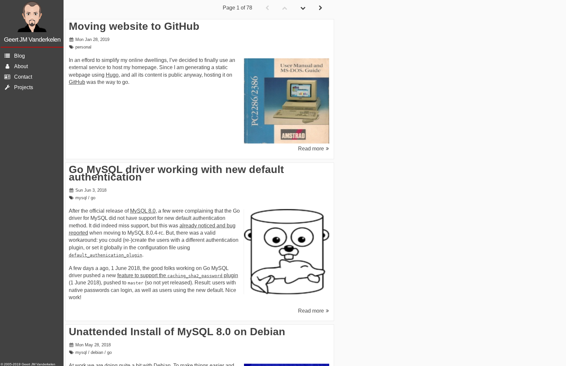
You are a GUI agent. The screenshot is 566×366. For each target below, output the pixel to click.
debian (97, 352)
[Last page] (303, 8)
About (21, 66)
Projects (23, 87)
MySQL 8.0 (143, 211)
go (93, 197)
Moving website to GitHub (134, 26)
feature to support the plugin (177, 275)
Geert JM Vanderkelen (32, 39)
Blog (19, 56)
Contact (23, 77)
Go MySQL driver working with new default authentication (176, 173)
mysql (81, 197)
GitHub (77, 82)
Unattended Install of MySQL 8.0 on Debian (177, 331)
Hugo (112, 75)
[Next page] (320, 8)
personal (83, 47)
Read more (311, 148)
